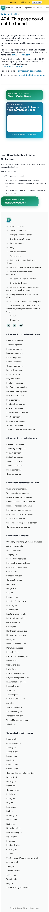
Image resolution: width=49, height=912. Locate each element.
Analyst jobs (11, 554)
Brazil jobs (10, 760)
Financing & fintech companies (19, 514)
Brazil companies (13, 357)
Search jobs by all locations (18, 887)
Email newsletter (17, 243)
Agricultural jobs (13, 550)
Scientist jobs (12, 694)
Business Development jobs (18, 563)
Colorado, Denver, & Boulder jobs (20, 773)
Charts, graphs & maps (20, 239)
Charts (46, 8)
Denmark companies (15, 370)
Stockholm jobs (13, 870)
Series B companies (14, 457)
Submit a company (18, 252)
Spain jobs (10, 866)
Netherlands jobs (13, 828)
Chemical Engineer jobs (16, 567)
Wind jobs (10, 724)
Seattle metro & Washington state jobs (22, 858)
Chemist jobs (12, 571)
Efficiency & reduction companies (20, 501)
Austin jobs (11, 747)
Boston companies (14, 349)
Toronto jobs (11, 879)
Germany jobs (12, 790)
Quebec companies (14, 408)
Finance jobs (11, 605)
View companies (17, 226)
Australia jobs (12, 752)
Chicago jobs (12, 769)
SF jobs (9, 853)
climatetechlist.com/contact (32, 75)
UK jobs (9, 883)
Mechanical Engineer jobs (17, 656)
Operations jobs (13, 665)
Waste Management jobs (17, 720)
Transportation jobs (14, 716)
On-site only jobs (13, 743)
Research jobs (12, 686)
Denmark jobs (12, 777)
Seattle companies (14, 417)
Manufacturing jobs (14, 648)
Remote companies (14, 340)
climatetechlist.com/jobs (12, 66)
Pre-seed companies (15, 444)
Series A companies (14, 453)
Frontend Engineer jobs (16, 614)
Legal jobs (10, 639)
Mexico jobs (11, 820)
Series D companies (14, 465)
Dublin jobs (11, 781)
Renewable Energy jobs (16, 682)
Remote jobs (11, 739)
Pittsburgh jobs (12, 845)
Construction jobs (14, 580)
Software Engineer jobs (16, 699)
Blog (12, 247)
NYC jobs (10, 824)
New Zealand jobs (14, 832)
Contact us (14, 320)
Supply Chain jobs (14, 707)
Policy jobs (11, 669)
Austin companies (14, 344)
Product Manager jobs (15, 673)
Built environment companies (18, 510)
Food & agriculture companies (19, 497)
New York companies (15, 395)
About (39, 8)
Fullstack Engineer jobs (16, 618)
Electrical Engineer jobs (16, 601)
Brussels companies (14, 361)
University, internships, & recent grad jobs (24, 542)
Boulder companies (14, 353)
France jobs (11, 786)
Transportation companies (17, 493)
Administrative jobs (14, 546)
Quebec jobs (11, 849)
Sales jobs (10, 690)
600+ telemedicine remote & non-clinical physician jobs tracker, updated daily (23, 309)
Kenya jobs (11, 807)
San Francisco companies (17, 412)
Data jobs (10, 584)
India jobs (10, 794)
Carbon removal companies (18, 527)
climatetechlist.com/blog (29, 71)
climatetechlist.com (21, 55)
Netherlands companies (16, 391)
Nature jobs (11, 660)
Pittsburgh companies (15, 404)
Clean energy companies (17, 489)
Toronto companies (14, 425)
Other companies (13, 474)
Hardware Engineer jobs (16, 631)
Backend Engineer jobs (16, 559)
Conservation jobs (14, 576)
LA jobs (9, 811)
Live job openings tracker (21, 235)
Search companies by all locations (21, 429)
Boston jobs (11, 756)
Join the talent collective (20, 230)
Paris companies (13, 400)
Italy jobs (10, 803)
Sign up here (37, 2)
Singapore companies (15, 421)
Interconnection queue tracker (23, 279)
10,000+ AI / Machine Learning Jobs (25, 301)
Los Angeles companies (16, 387)
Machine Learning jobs (16, 644)
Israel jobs (10, 798)
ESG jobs (10, 593)
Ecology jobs (12, 597)
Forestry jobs (12, 610)
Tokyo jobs (11, 875)
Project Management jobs (17, 677)
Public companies (14, 470)
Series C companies (14, 461)
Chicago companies (14, 366)
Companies (27, 8)
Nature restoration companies (19, 506)
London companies (14, 383)
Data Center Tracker (18, 283)
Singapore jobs (12, 862)
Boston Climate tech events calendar (26, 267)
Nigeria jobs (11, 836)
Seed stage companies (16, 448)
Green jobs (11, 627)
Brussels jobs (12, 764)
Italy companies (13, 378)
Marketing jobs (12, 652)
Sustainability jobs (14, 711)
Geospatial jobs (13, 622)
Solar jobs (10, 703)
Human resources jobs (16, 635)
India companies (13, 374)
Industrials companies (15, 518)
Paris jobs (10, 841)
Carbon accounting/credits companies (22, 523)
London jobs (11, 815)
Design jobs (11, 588)
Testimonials (15, 256)
